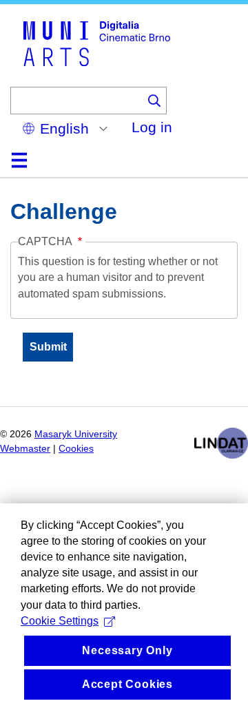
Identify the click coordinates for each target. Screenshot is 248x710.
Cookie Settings (60, 621)
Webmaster (25, 448)
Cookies (76, 448)
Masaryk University (75, 434)
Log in (152, 127)
